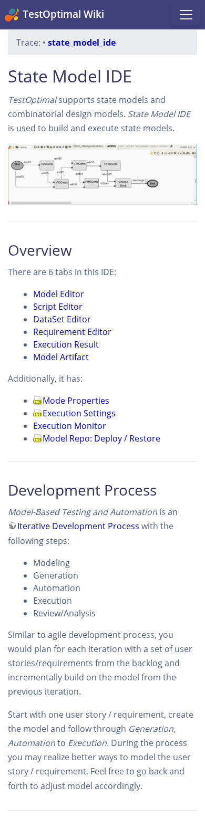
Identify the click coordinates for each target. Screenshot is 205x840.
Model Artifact (61, 357)
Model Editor (58, 294)
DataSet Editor (62, 319)
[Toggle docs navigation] (186, 14)
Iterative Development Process (78, 526)
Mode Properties (76, 400)
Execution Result (66, 344)
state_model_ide (82, 42)
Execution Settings (79, 413)
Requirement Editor (72, 332)
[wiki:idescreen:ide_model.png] (102, 174)
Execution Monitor (69, 426)
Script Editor (58, 306)
